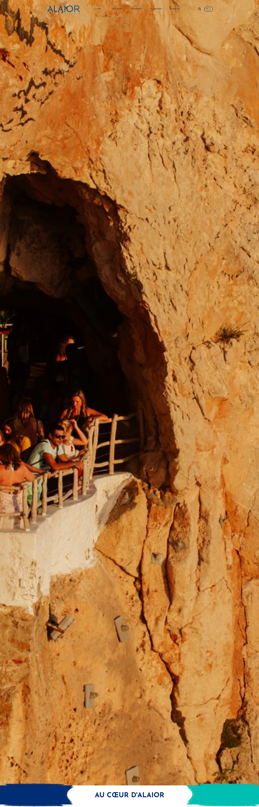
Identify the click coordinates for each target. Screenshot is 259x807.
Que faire (117, 9)
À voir (97, 9)
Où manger (156, 9)
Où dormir (136, 9)
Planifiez (175, 9)
